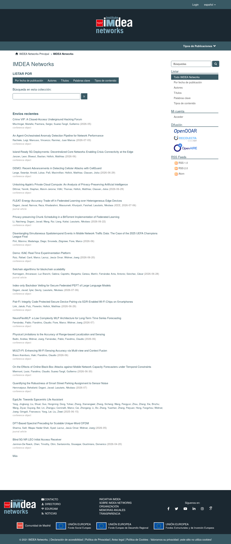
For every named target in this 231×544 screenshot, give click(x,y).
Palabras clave (81, 80)
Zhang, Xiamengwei (85, 404)
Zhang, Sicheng (105, 404)
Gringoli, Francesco (30, 411)
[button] (209, 4)
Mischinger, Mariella (23, 124)
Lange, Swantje (21, 172)
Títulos (65, 80)
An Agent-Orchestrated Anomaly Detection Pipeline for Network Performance (58, 135)
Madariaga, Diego (37, 241)
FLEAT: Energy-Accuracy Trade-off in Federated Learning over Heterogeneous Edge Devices (67, 200)
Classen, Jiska (91, 172)
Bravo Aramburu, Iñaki (24, 355)
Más (15, 456)
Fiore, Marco (75, 241)
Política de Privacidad (97, 539)
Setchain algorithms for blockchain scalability (39, 269)
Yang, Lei (46, 411)
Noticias (49, 513)
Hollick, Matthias (55, 156)
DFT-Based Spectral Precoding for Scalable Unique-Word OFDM (51, 423)
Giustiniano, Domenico (94, 444)
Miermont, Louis (21, 371)
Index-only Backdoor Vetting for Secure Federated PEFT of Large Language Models (62, 285)
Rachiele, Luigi (20, 140)
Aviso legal (118, 539)
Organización (109, 506)
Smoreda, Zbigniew (58, 241)
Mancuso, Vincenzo (39, 140)
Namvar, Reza (36, 205)
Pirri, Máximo (20, 241)
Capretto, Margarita (71, 273)
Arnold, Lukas (37, 172)
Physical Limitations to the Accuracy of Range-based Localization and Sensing (59, 334)
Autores (52, 80)
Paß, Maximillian (55, 172)
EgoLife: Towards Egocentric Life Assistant (38, 399)
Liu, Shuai (35, 404)
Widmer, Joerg (71, 257)
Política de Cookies (137, 539)
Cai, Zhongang (83, 407)
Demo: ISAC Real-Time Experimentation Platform (42, 253)
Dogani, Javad (20, 205)
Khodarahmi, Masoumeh (58, 205)
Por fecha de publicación (29, 80)
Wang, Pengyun (122, 404)
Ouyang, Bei (33, 407)
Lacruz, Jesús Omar (52, 257)
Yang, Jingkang (21, 404)
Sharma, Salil (20, 427)
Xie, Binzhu (153, 404)
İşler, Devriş (35, 290)
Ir (84, 96)
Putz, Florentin (34, 306)
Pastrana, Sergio (43, 124)
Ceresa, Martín (90, 273)
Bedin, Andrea (20, 339)
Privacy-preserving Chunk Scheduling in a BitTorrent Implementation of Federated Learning (66, 217)
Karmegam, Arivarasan (25, 273)
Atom (181, 173)
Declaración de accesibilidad (67, 539)
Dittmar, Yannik (21, 189)
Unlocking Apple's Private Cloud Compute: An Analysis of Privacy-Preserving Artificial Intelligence (70, 184)
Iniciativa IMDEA (110, 499)
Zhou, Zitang (138, 404)
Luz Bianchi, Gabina (48, 273)
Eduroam (49, 508)
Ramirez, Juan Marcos (63, 140)
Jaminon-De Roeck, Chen (26, 444)
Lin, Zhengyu (48, 407)
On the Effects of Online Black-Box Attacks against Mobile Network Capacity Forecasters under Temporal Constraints (82, 366)
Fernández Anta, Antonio (112, 273)
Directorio (51, 504)
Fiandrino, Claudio (41, 322)
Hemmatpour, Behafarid (25, 387)
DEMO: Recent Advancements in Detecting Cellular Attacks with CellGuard (57, 168)
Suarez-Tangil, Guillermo (66, 124)
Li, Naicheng (19, 221)
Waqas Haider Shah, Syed (42, 427)
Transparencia (109, 513)
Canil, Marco (33, 257)
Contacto (49, 499)
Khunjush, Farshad (82, 205)
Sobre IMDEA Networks (115, 502)
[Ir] (215, 64)
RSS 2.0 (183, 168)
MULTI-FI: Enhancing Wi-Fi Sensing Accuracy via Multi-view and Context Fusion (60, 350)
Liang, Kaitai (62, 221)
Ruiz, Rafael (19, 257)
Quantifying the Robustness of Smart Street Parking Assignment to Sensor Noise (60, 383)
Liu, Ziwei (58, 411)
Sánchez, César (135, 273)
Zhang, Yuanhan (108, 407)
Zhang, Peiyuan (126, 407)
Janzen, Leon (20, 156)
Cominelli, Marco (65, 407)
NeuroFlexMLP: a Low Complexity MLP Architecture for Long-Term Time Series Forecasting (67, 318)
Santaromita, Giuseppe (69, 444)
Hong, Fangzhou (144, 407)
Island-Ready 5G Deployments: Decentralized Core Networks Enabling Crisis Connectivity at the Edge (73, 151)
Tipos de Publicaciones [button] (197, 46)
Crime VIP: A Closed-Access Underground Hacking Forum (47, 119)
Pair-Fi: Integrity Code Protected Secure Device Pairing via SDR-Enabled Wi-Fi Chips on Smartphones (73, 301)
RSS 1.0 (183, 162)
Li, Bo (95, 407)
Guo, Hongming (50, 404)
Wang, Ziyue (19, 407)
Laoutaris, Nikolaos (103, 205)
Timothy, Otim (48, 444)
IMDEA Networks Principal (34, 54)
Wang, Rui (48, 221)
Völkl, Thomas (64, 189)
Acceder (178, 117)
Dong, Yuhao (66, 404)
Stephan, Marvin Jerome (43, 189)
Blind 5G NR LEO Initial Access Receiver (37, 439)
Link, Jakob (19, 306)
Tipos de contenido (105, 80)
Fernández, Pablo (22, 322)
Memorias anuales (112, 510)
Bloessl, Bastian (36, 156)
